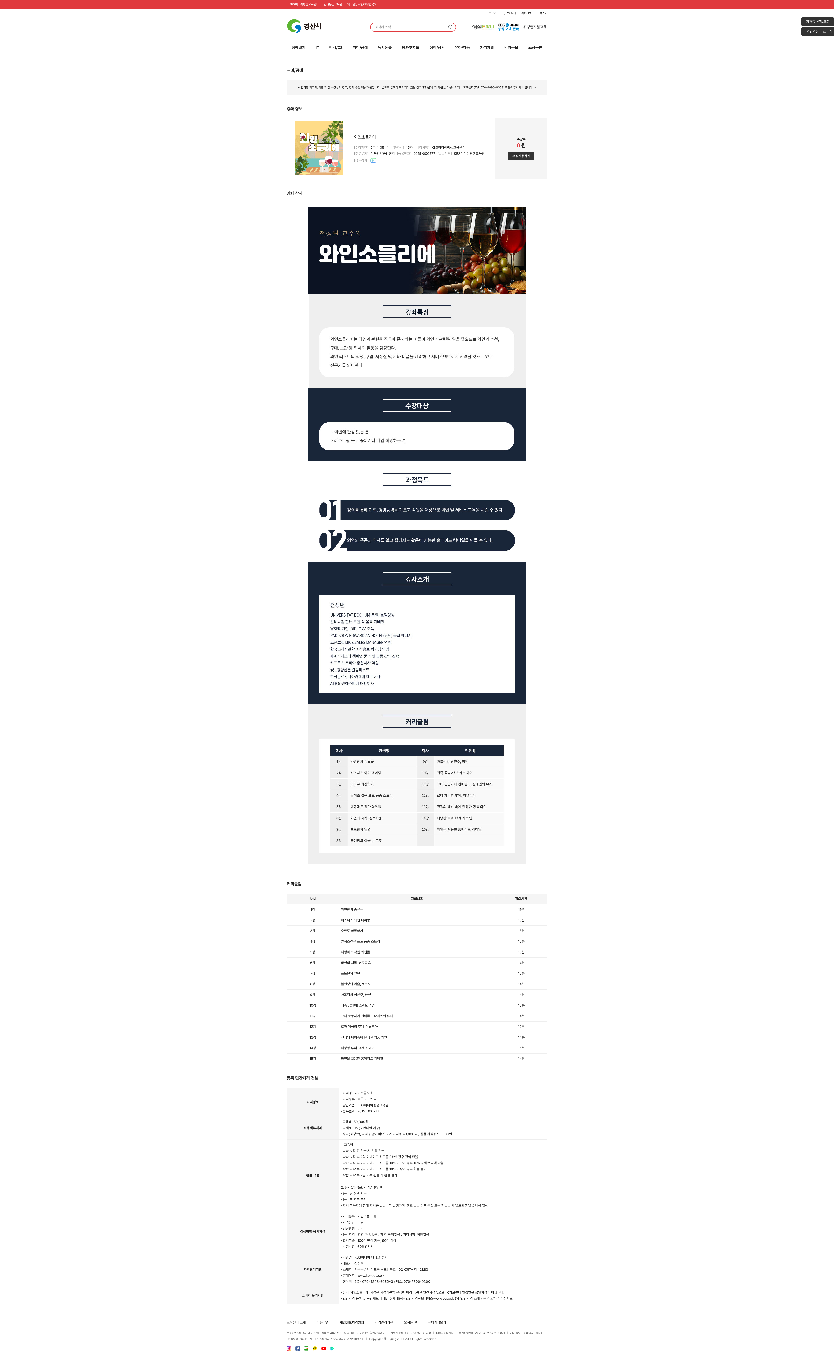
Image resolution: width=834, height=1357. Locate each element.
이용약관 (323, 1322)
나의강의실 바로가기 (818, 31)
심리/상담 (437, 47)
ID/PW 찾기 (509, 13)
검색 (450, 27)
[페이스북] (297, 1349)
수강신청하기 (521, 156)
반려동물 (511, 47)
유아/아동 (462, 47)
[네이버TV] (332, 1349)
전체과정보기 (437, 1322)
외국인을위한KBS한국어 (362, 4)
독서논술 (385, 47)
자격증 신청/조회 (817, 22)
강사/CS (336, 47)
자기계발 (487, 47)
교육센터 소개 (296, 1322)
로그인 (492, 13)
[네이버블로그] (306, 1349)
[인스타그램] (289, 1349)
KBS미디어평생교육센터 (304, 4)
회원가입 (526, 13)
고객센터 (542, 13)
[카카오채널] (315, 1349)
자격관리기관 (384, 1322)
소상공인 (535, 47)
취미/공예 (360, 47)
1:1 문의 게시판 (432, 87)
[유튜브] (323, 1349)
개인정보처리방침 (352, 1322)
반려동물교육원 (333, 4)
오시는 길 (410, 1322)
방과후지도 (410, 47)
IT (317, 47)
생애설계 (299, 47)
